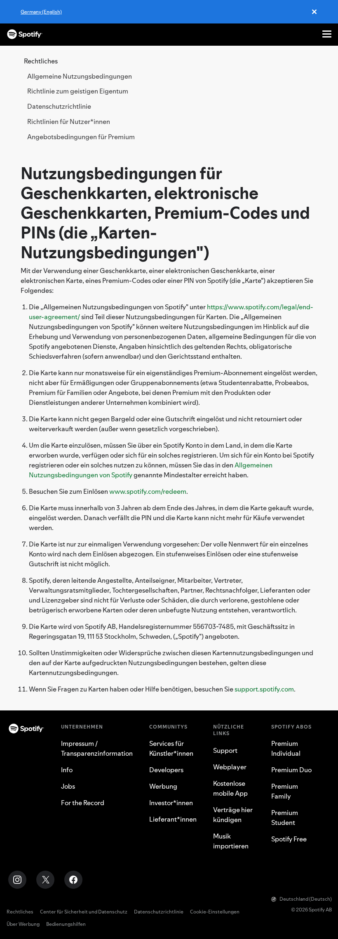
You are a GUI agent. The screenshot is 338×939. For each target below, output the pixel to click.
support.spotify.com (264, 689)
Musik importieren (231, 841)
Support (225, 750)
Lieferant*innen (173, 819)
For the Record (82, 802)
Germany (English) (41, 11)
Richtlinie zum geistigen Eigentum (77, 91)
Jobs (68, 786)
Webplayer (229, 766)
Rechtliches (20, 911)
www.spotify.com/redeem (147, 491)
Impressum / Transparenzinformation (97, 748)
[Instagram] (17, 880)
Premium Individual (285, 748)
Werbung (163, 786)
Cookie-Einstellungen (214, 911)
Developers (166, 769)
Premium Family (284, 791)
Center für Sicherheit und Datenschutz (83, 911)
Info (67, 769)
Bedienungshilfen (66, 923)
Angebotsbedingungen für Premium (81, 136)
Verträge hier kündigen (233, 814)
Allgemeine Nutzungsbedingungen (79, 76)
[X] (45, 880)
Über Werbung (23, 923)
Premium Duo (291, 769)
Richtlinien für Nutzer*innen (68, 121)
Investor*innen (171, 802)
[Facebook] (73, 880)
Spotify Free (289, 838)
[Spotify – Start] (25, 34)
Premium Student (284, 817)
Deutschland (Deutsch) (305, 898)
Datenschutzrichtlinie (59, 106)
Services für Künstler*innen (171, 748)
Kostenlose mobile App (230, 788)
